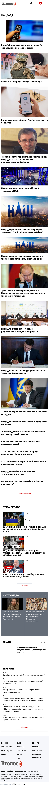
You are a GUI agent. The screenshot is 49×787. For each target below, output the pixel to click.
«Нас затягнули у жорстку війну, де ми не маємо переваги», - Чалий (23, 575)
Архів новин (37, 751)
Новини (4, 743)
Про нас (35, 743)
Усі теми (25, 586)
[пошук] (31, 3)
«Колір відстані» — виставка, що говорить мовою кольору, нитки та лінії (21, 691)
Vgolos (9, 4)
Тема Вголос (6, 747)
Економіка (21, 751)
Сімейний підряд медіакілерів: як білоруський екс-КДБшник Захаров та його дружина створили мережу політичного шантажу (23, 709)
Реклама (35, 747)
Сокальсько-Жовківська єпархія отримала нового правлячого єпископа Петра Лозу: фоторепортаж (35, 616)
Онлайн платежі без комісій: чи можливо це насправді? (24, 675)
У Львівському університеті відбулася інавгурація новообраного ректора (31, 650)
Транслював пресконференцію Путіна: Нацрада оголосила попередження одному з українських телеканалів (23, 293)
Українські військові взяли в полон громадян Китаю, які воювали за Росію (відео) (12, 615)
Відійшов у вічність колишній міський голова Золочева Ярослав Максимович (23, 719)
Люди (3, 755)
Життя (19, 755)
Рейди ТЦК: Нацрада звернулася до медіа (21, 81)
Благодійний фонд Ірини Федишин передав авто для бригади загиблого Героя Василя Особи (24, 529)
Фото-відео (6, 751)
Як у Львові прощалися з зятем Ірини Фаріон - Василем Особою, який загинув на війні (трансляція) (24, 553)
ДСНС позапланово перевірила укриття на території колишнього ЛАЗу (23, 682)
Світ (18, 758)
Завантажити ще (24, 494)
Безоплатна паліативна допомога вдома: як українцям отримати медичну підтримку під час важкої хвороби (23, 699)
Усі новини (24, 727)
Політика (20, 747)
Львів (19, 743)
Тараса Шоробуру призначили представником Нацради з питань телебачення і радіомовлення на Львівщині (24, 160)
